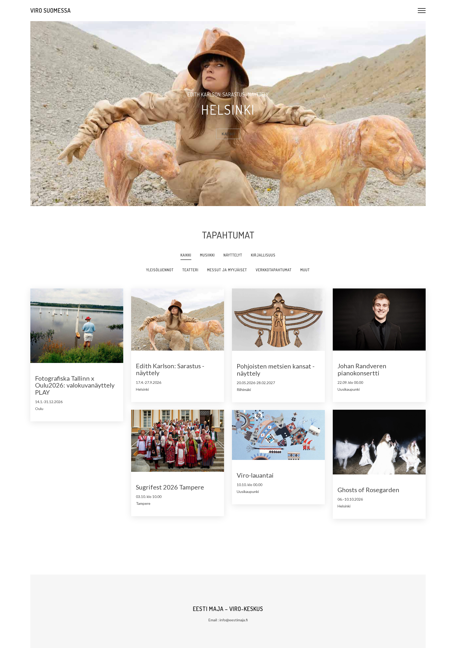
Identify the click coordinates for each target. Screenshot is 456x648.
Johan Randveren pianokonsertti (362, 369)
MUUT (305, 270)
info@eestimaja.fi (234, 620)
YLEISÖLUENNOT (160, 270)
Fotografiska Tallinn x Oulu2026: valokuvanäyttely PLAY (75, 385)
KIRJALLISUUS (263, 255)
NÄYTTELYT (233, 255)
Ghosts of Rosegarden (368, 489)
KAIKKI (185, 255)
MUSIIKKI (207, 255)
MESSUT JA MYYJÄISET (227, 270)
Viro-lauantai (255, 475)
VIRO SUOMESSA (50, 10)
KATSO (228, 134)
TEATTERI (190, 270)
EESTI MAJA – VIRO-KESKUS (228, 608)
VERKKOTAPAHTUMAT (274, 270)
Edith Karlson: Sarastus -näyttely (170, 369)
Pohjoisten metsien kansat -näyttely (276, 369)
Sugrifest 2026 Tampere (170, 487)
